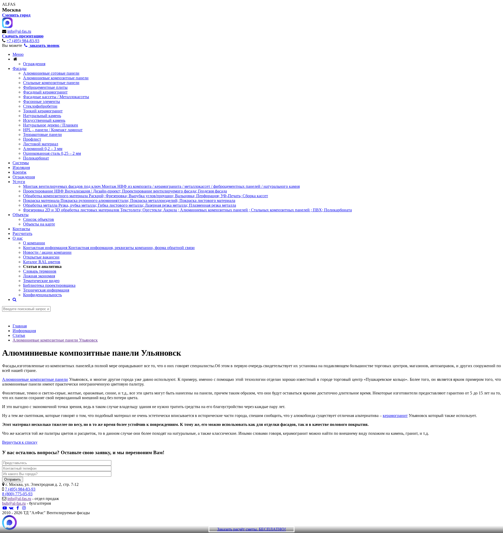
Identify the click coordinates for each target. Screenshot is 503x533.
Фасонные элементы (41, 101)
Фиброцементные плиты (45, 87)
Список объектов (38, 219)
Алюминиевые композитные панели (56, 78)
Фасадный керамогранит (45, 92)
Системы (21, 163)
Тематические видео (41, 280)
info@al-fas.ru (19, 31)
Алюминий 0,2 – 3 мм (42, 148)
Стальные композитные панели (51, 82)
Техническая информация (46, 290)
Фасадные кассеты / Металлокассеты (56, 97)
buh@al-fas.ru (14, 503)
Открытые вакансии (41, 257)
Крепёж (19, 172)
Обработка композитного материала (145, 196)
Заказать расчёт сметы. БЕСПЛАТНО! (251, 529)
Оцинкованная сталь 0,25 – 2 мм (52, 153)
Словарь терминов (39, 271)
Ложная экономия (39, 276)
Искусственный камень (44, 120)
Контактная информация (109, 247)
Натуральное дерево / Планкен (50, 125)
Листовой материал (40, 144)
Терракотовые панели (42, 134)
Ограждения (34, 64)
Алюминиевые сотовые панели (51, 73)
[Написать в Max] (9, 523)
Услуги (19, 181)
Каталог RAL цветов (41, 262)
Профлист (32, 139)
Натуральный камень (42, 115)
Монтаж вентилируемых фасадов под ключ (161, 186)
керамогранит (395, 415)
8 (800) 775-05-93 (17, 494)
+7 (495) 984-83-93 (23, 41)
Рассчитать (22, 233)
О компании (34, 243)
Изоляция (21, 167)
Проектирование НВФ (125, 191)
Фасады (19, 68)
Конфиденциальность (42, 295)
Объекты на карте (39, 224)
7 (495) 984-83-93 (20, 489)
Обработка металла (129, 205)
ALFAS (8, 4)
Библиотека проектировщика (49, 285)
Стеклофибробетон (40, 106)
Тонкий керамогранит (43, 111)
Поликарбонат (36, 158)
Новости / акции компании (47, 252)
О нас (18, 238)
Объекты (21, 214)
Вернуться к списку (19, 442)
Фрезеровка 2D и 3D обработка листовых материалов (187, 210)
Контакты (21, 229)
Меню (18, 54)
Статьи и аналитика (42, 266)
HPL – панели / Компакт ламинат (53, 130)
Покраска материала (129, 200)
